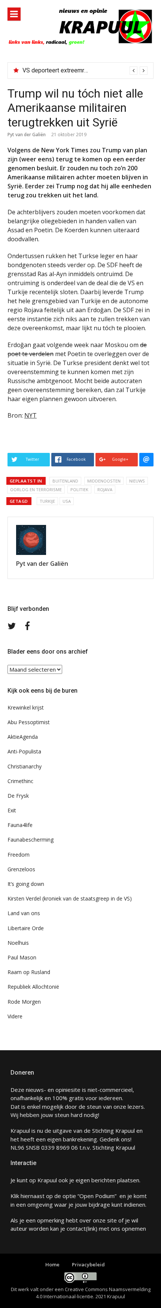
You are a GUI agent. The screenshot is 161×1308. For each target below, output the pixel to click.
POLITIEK (79, 489)
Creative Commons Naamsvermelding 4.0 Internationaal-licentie (93, 1293)
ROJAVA (104, 489)
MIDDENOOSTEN (104, 481)
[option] (85, 70)
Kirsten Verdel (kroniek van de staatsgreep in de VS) (69, 898)
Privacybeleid (88, 1264)
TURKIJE (47, 501)
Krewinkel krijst (25, 707)
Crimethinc (20, 781)
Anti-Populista (24, 751)
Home (52, 1264)
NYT (30, 415)
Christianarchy (24, 766)
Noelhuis (18, 942)
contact (76, 1228)
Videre (14, 1016)
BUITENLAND (65, 481)
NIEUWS (137, 481)
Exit (11, 810)
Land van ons (23, 913)
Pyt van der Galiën (26, 134)
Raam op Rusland (28, 972)
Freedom (18, 854)
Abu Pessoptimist (28, 722)
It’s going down (25, 883)
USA (67, 501)
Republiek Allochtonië (33, 986)
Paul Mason (21, 957)
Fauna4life (20, 824)
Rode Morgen (24, 1001)
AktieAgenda (22, 736)
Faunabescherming (30, 839)
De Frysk (18, 795)
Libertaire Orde (25, 928)
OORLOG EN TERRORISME (36, 489)
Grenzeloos (21, 869)
